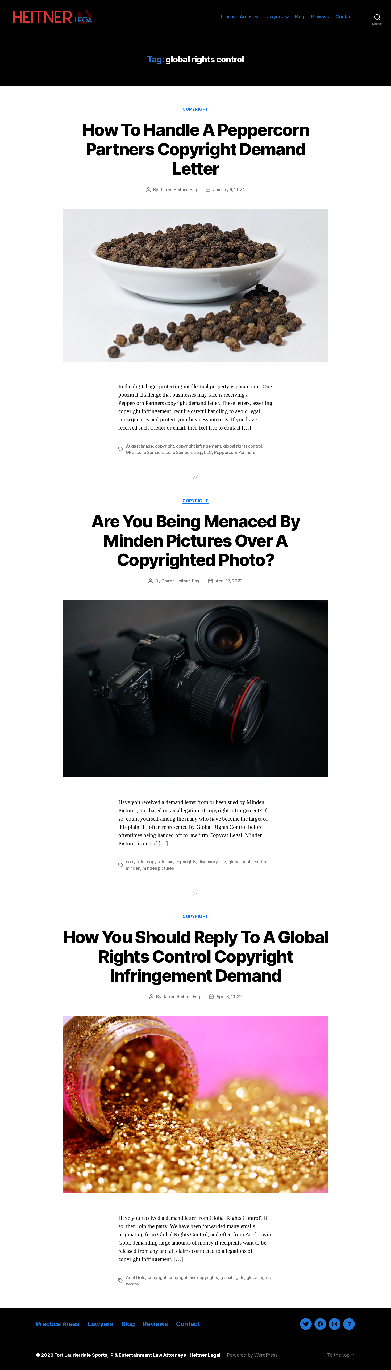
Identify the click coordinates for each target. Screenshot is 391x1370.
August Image (139, 446)
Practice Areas (236, 16)
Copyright (195, 109)
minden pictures (158, 868)
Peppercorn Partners (234, 452)
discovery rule (212, 861)
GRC (130, 452)
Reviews (320, 16)
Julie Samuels (150, 452)
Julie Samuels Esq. (184, 452)
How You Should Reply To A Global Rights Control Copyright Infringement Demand (195, 956)
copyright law (160, 861)
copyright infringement (198, 446)
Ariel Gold (135, 1277)
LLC (208, 452)
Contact (344, 16)
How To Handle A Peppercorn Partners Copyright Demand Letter (195, 149)
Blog (299, 16)
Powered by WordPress (252, 1355)
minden (133, 868)
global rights (232, 1277)
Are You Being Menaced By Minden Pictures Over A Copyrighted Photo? (195, 540)
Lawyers (273, 16)
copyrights (185, 861)
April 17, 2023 (229, 580)
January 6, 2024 (229, 189)
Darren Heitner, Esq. (178, 189)
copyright (164, 446)
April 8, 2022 (229, 996)
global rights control (242, 446)
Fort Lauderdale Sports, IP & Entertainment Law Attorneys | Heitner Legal (137, 1355)
